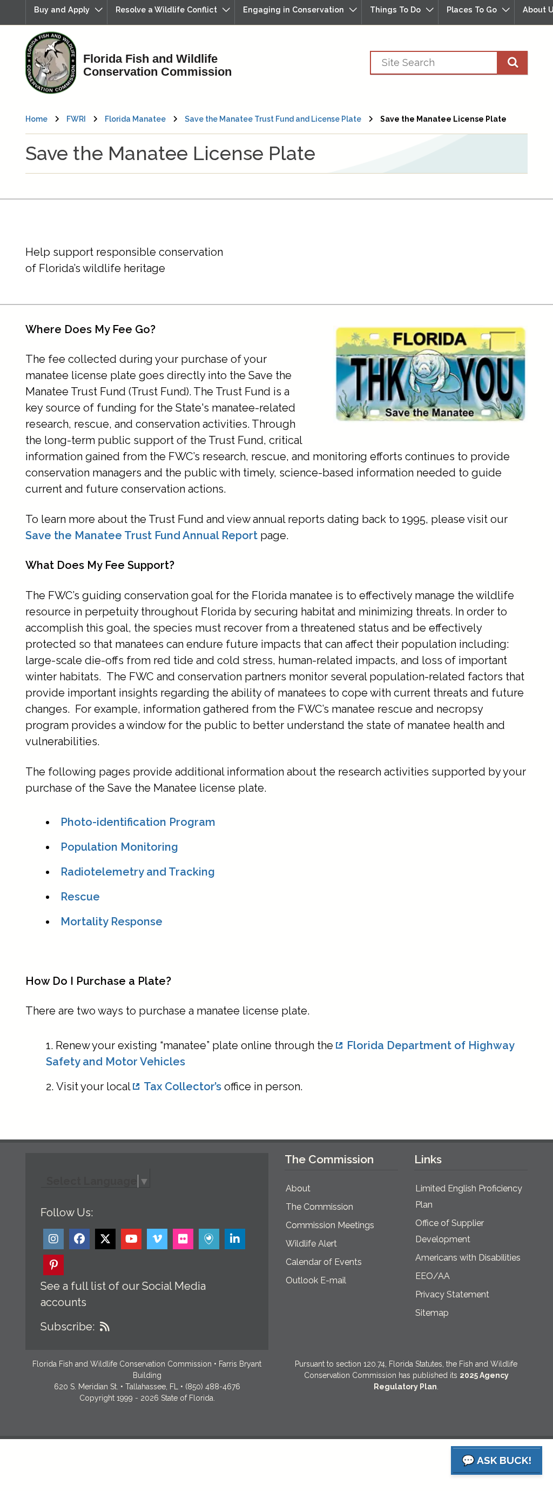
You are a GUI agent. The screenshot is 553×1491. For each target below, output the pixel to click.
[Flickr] (183, 1239)
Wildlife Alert (311, 1243)
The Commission (319, 1207)
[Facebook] (79, 1239)
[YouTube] (131, 1239)
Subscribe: (68, 1326)
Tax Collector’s (182, 1086)
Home (36, 119)
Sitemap (432, 1313)
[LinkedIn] (235, 1239)
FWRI (76, 119)
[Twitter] (105, 1239)
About (298, 1188)
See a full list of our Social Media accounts (123, 1294)
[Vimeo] (157, 1239)
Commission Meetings (330, 1225)
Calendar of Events (324, 1262)
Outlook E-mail (316, 1280)
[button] (66, 12)
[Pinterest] (53, 1265)
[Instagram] (53, 1239)
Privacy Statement (452, 1294)
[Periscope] (209, 1239)
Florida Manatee (135, 119)
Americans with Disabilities (468, 1258)
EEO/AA (432, 1276)
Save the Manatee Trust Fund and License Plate (273, 119)
